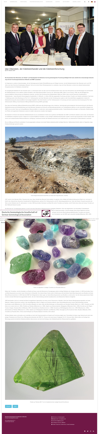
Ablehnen (12, 222)
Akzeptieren (4, 222)
